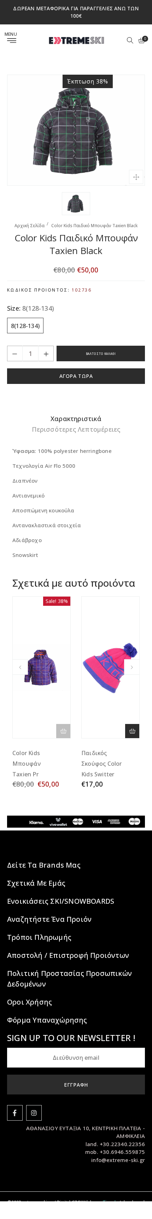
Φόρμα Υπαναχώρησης (47, 1020)
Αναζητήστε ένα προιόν (49, 919)
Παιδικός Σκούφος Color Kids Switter (101, 763)
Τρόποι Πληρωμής (39, 937)
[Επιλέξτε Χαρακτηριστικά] (132, 731)
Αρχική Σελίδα (29, 226)
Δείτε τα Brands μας (44, 865)
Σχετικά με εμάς (36, 883)
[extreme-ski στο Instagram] (34, 1113)
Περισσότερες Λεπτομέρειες (76, 429)
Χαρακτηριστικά (76, 418)
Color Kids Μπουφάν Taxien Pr (26, 763)
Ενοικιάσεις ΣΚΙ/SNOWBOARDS (60, 901)
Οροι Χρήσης (29, 1002)
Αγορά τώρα (76, 376)
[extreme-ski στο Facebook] (15, 1113)
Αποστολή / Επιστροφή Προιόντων (68, 955)
